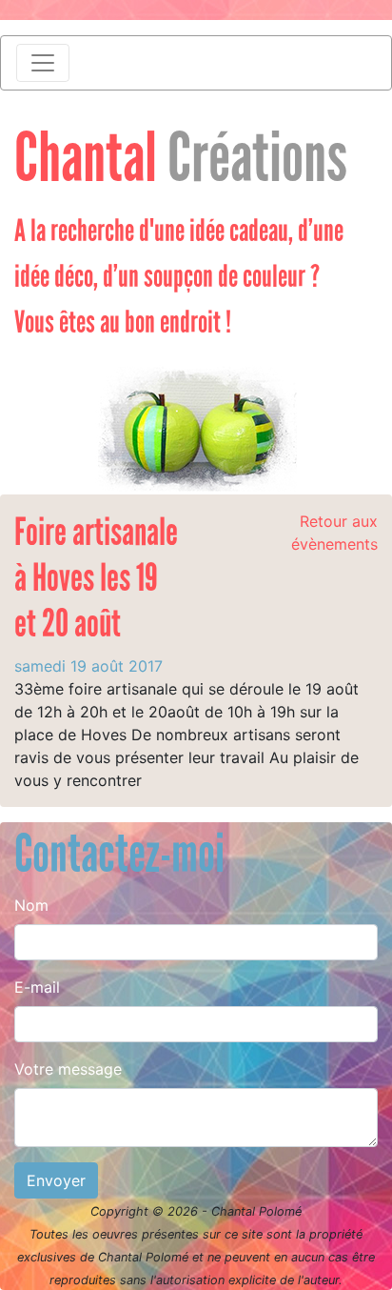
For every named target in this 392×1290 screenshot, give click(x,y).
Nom (31, 905)
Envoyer (56, 1180)
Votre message (68, 1068)
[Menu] (42, 63)
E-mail (37, 987)
